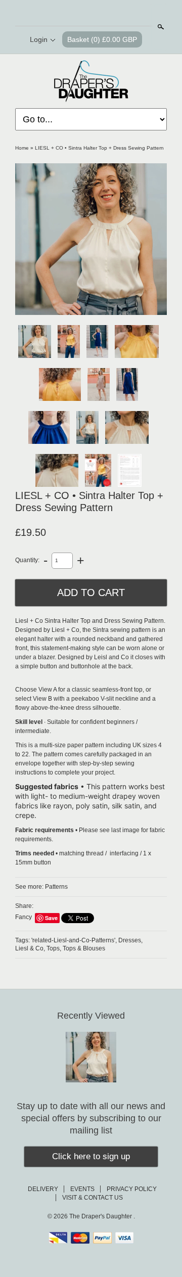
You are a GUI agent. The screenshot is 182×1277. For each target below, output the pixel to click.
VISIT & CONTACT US (92, 1197)
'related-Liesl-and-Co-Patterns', (74, 940)
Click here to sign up (91, 1156)
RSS (65, 14)
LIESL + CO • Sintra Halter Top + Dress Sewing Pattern (99, 148)
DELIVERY (43, 1189)
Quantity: (27, 560)
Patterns (56, 886)
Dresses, (130, 940)
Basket (102, 39)
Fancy (23, 917)
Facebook (82, 14)
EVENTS (82, 1189)
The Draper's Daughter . (102, 1216)
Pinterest (99, 14)
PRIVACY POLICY (132, 1189)
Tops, (54, 948)
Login (39, 39)
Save (51, 918)
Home (22, 148)
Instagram (116, 14)
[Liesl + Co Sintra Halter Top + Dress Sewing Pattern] (91, 239)
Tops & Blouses (84, 948)
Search (160, 27)
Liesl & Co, (30, 948)
